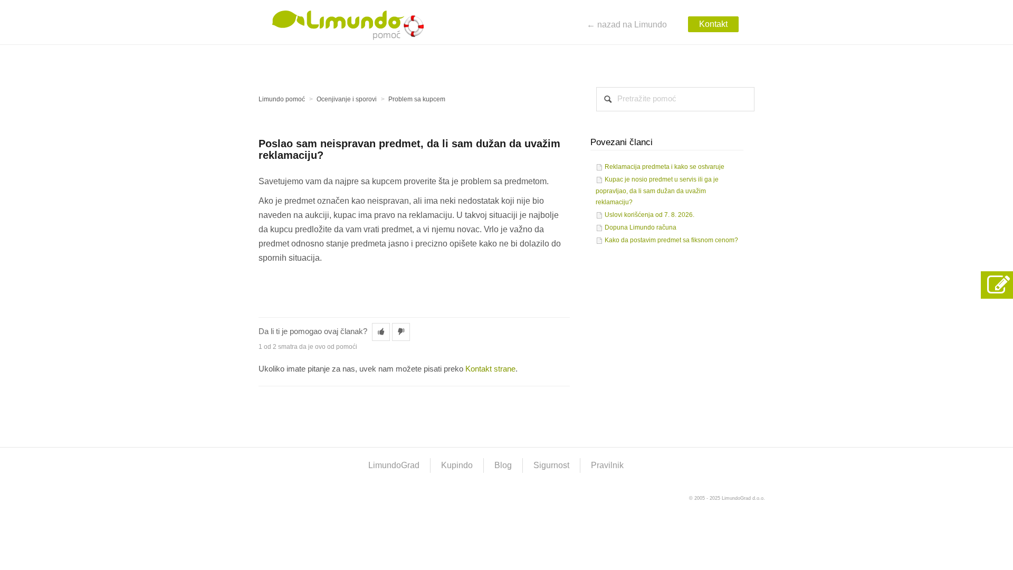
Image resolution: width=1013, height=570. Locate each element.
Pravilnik (607, 465)
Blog (503, 465)
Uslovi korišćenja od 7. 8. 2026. (649, 214)
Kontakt (713, 24)
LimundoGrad (393, 465)
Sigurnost (551, 465)
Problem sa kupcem (416, 99)
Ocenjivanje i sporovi (347, 99)
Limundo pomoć (282, 99)
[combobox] (675, 99)
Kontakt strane (490, 369)
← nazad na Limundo (627, 24)
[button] (381, 332)
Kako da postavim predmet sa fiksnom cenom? (671, 240)
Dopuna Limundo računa (640, 227)
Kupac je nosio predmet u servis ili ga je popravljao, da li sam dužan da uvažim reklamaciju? (657, 191)
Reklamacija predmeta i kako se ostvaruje (664, 166)
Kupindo (457, 465)
